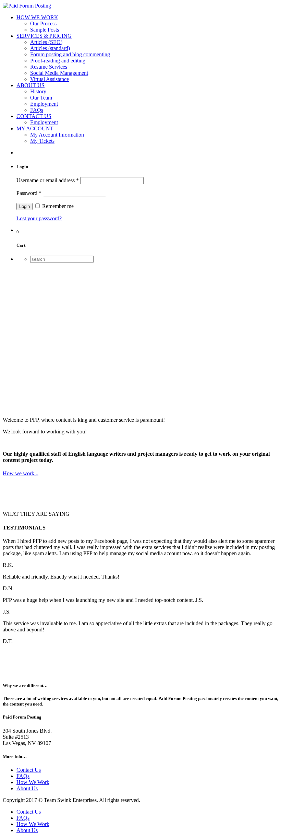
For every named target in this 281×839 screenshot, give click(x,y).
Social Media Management (59, 73)
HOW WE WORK (37, 17)
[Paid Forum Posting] (27, 6)
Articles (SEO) (46, 42)
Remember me (57, 206)
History (38, 91)
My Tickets (42, 141)
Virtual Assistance (49, 79)
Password (28, 193)
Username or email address (47, 180)
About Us (27, 788)
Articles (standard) (50, 48)
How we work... (20, 473)
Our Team (41, 98)
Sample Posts (44, 30)
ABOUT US (30, 85)
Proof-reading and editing (57, 60)
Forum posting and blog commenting (70, 54)
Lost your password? (39, 218)
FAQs (36, 110)
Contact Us (28, 770)
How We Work (32, 782)
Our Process (43, 23)
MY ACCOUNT (34, 128)
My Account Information (57, 135)
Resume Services (48, 67)
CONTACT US (33, 116)
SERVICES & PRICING (44, 36)
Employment (44, 104)
